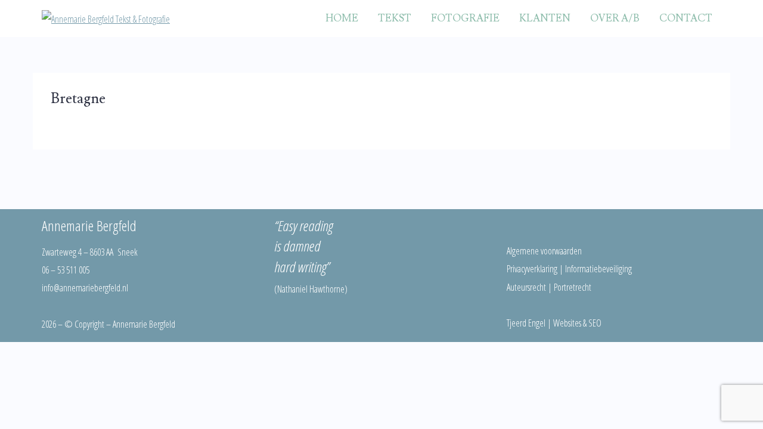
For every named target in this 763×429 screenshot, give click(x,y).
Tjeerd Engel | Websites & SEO (554, 322)
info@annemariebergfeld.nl (85, 287)
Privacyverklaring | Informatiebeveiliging (569, 268)
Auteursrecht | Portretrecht (549, 287)
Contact (685, 18)
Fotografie (465, 18)
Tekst (394, 18)
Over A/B (615, 18)
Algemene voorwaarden (544, 250)
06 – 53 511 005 (65, 269)
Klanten (544, 18)
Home (341, 18)
